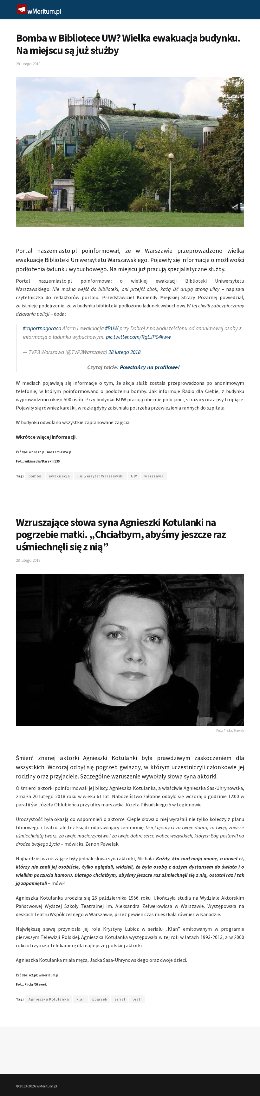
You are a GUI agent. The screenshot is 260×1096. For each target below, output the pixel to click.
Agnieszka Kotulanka (49, 999)
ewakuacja (59, 476)
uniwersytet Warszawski (100, 476)
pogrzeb (99, 999)
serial (119, 999)
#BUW (111, 328)
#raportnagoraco (42, 328)
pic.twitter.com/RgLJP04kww (138, 336)
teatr (137, 999)
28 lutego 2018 (28, 64)
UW (134, 476)
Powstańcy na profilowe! (150, 367)
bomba (35, 476)
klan (80, 999)
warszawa (154, 476)
